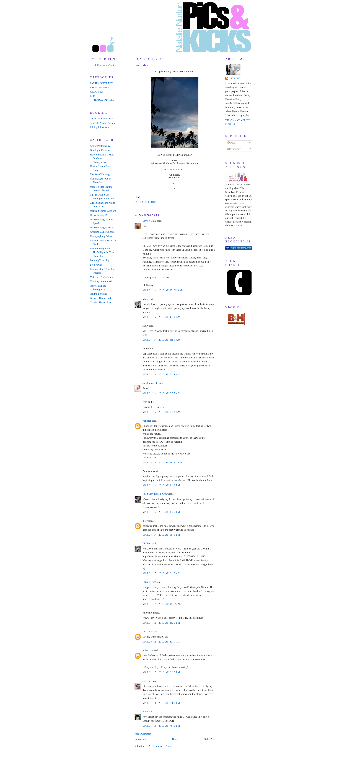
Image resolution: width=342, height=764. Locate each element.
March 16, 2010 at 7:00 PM (161, 703)
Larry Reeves (149, 582)
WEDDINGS (96, 92)
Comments (235, 149)
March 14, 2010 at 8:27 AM (161, 393)
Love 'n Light (149, 221)
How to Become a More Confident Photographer (102, 158)
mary (145, 520)
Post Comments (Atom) (160, 746)
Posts (232, 142)
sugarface (147, 681)
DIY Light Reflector (100, 150)
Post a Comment (142, 734)
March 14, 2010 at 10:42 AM (162, 462)
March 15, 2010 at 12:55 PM (162, 604)
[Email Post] (137, 196)
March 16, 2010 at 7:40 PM (161, 726)
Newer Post (140, 739)
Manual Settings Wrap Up (103, 211)
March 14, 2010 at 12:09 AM (162, 290)
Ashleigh (146, 420)
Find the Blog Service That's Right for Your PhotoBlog (102, 252)
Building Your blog (99, 260)
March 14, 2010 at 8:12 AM (161, 374)
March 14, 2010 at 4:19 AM (161, 317)
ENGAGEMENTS (99, 87)
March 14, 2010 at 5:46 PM (161, 534)
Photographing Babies (101, 236)
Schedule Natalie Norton (102, 123)
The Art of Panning (100, 174)
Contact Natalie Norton (101, 118)
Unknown (147, 631)
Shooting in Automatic (101, 281)
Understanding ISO (99, 215)
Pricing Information (100, 127)
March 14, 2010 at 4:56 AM (161, 340)
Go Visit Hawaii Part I (101, 298)
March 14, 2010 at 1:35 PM (161, 512)
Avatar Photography (100, 146)
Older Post (209, 739)
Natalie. (235, 78)
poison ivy (147, 650)
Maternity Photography (101, 277)
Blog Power (96, 264)
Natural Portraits (98, 293)
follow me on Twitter (106, 65)
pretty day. (141, 65)
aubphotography (150, 383)
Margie (146, 299)
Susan (145, 711)
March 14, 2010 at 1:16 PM (161, 485)
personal (151, 202)
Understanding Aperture (102, 227)
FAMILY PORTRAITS (101, 83)
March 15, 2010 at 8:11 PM (161, 641)
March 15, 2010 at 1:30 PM (161, 623)
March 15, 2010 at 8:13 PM (161, 672)
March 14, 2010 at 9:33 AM (161, 412)
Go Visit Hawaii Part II (101, 302)
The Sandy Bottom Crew (155, 494)
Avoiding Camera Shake (102, 232)
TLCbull (146, 543)
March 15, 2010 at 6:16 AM (161, 573)
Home (175, 739)
